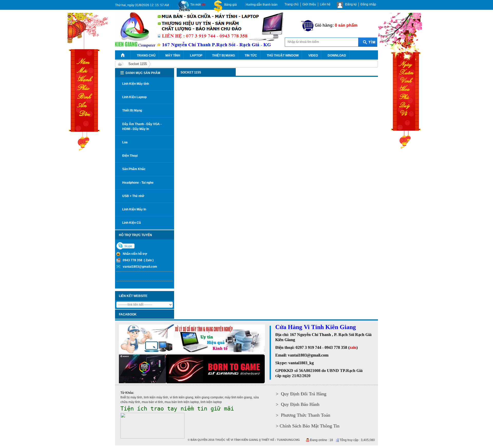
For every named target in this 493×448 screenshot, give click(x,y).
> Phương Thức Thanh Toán (303, 415)
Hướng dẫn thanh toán (262, 4)
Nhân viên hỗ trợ (135, 254)
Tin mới (197, 4)
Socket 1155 (137, 64)
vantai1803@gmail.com (140, 266)
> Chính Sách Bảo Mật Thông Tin (307, 425)
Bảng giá (230, 4)
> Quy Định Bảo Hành (297, 404)
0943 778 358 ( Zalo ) (138, 260)
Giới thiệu (309, 4)
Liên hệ (325, 4)
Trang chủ (292, 4)
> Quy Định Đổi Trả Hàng (301, 393)
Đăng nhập (368, 4)
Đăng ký (351, 4)
